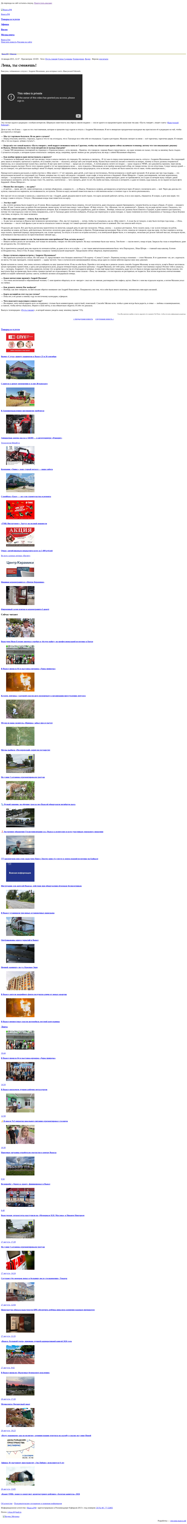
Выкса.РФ (5, 14)
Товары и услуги (10, 19)
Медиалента (8, 34)
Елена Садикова (65, 59)
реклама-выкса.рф (178, 1521)
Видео (4, 29)
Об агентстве (6, 1503)
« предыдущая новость (83, 319)
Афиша (5, 24)
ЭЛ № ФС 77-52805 (104, 1508)
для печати (103, 59)
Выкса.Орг (6, 40)
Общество (13, 54)
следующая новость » (104, 319)
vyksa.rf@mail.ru (14, 1512)
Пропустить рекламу (43, 3)
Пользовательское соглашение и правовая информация (38, 1503)
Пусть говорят (51, 59)
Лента (4, 1026)
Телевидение (78, 59)
